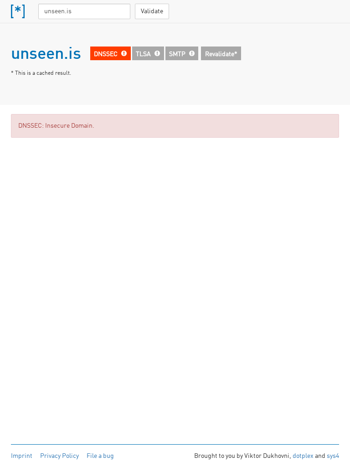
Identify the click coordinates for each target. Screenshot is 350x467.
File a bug (100, 456)
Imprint (21, 456)
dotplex (303, 456)
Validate (152, 11)
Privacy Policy (59, 456)
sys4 (333, 456)
